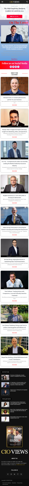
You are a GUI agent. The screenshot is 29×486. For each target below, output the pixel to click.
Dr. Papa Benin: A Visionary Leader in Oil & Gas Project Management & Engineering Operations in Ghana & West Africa (18, 383)
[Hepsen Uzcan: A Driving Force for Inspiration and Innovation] (5, 392)
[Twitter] (13, 67)
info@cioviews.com (20, 464)
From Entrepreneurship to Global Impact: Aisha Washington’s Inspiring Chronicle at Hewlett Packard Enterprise (18, 403)
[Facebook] (11, 67)
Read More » (14, 59)
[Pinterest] (18, 474)
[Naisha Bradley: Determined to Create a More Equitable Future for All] (5, 419)
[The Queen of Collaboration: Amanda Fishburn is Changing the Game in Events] (5, 377)
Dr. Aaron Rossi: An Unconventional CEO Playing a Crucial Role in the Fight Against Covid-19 (14, 47)
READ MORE (14, 105)
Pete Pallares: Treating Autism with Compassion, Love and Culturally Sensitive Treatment (14, 293)
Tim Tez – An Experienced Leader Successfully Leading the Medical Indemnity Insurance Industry (15, 163)
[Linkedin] (16, 67)
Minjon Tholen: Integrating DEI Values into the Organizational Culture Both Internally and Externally (18, 410)
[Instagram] (18, 67)
